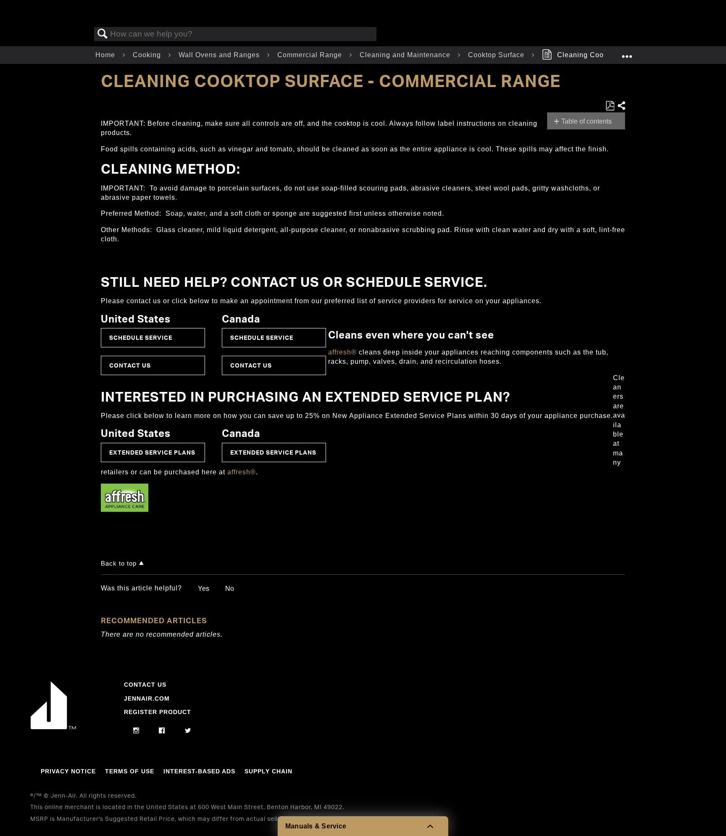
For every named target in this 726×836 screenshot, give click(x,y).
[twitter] (188, 730)
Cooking (148, 54)
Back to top (119, 563)
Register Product (157, 712)
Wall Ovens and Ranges (220, 54)
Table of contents (586, 121)
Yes (203, 588)
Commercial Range (310, 54)
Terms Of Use (129, 771)
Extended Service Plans (152, 452)
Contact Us (130, 365)
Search (102, 34)
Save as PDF (609, 106)
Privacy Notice (68, 771)
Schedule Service (140, 337)
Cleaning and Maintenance (406, 54)
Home (106, 54)
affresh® (342, 352)
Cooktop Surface (497, 54)
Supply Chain (268, 771)
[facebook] (162, 730)
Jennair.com (147, 698)
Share (621, 106)
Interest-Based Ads (199, 771)
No (229, 588)
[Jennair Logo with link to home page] (53, 727)
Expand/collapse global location (627, 52)
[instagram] (136, 730)
